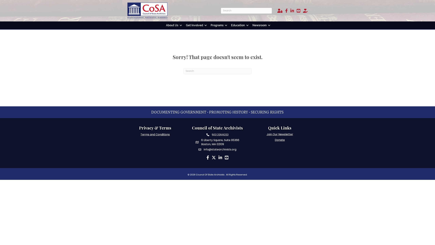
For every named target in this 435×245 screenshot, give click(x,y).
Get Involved (194, 25)
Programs (217, 25)
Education (238, 25)
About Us (172, 25)
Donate (280, 140)
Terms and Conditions (155, 134)
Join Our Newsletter (280, 134)
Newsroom (260, 25)
